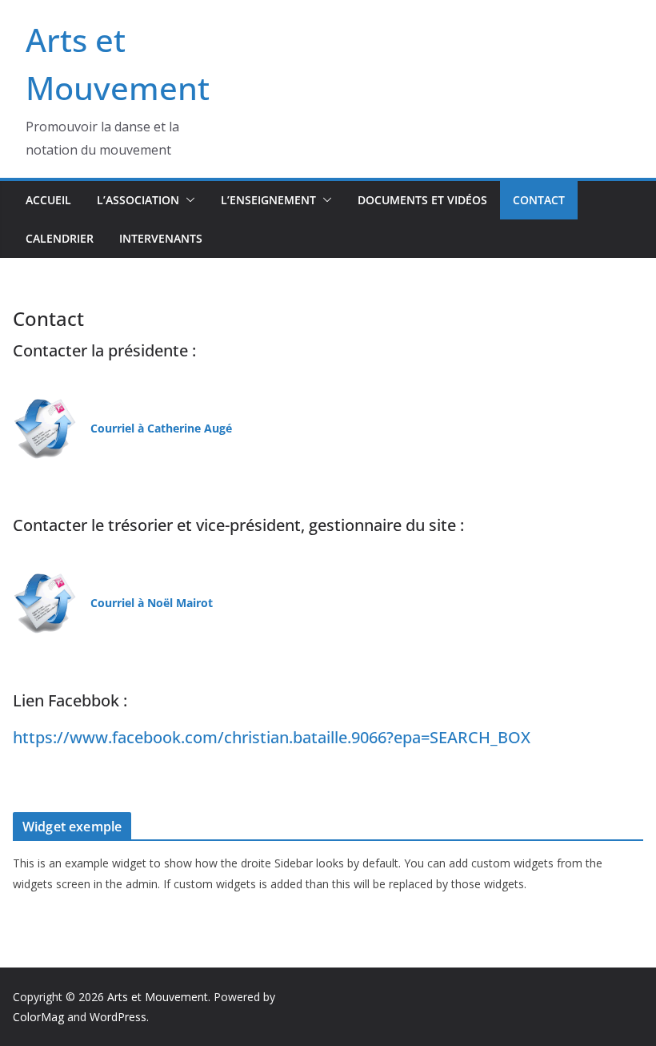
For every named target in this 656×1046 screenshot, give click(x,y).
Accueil (48, 199)
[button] (187, 200)
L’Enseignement (268, 199)
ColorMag (38, 1016)
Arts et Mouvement (157, 996)
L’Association (138, 199)
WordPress (118, 1016)
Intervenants (160, 238)
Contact (539, 199)
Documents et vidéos (422, 199)
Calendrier (60, 238)
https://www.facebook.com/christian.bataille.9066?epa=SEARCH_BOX (271, 737)
